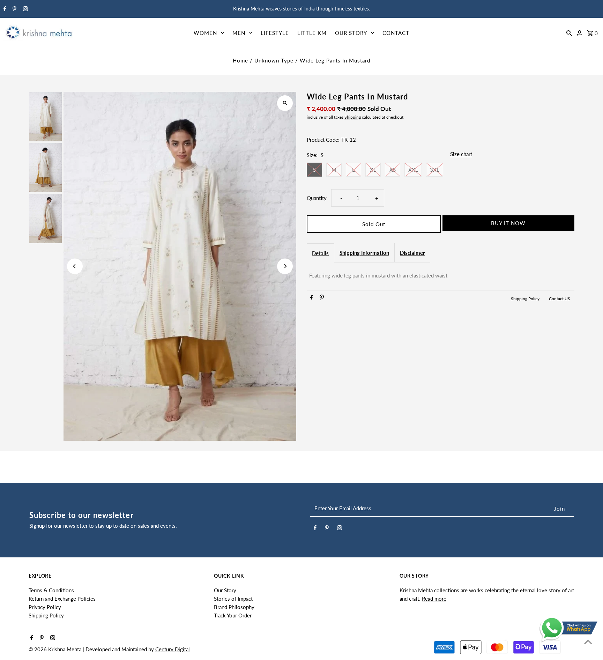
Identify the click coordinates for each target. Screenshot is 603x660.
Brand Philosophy (234, 607)
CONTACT (395, 33)
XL (373, 169)
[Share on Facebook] (311, 298)
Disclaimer (412, 253)
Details (320, 253)
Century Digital (172, 649)
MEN (238, 33)
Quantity (317, 198)
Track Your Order (233, 615)
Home (240, 60)
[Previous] (75, 266)
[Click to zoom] (285, 103)
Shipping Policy (526, 298)
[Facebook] (4, 9)
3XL (434, 169)
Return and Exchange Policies (62, 598)
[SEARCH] (569, 32)
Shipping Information (364, 253)
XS (392, 169)
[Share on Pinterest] (322, 298)
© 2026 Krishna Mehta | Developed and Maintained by (92, 649)
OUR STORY (351, 33)
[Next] (285, 266)
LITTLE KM (312, 33)
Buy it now (508, 223)
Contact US (559, 298)
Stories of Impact (233, 598)
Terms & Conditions (51, 590)
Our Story (225, 590)
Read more (434, 598)
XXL (413, 169)
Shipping (352, 117)
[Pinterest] (13, 9)
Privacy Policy (45, 607)
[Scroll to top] (588, 642)
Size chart (461, 154)
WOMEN (205, 33)
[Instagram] (24, 9)
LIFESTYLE (275, 33)
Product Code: (323, 139)
